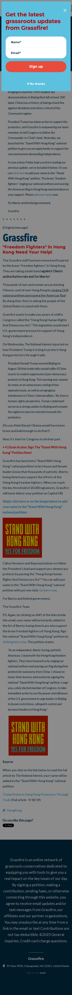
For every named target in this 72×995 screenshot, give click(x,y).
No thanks (37, 84)
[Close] (65, 10)
